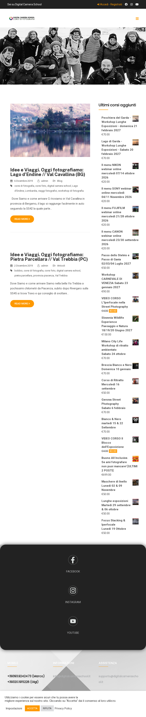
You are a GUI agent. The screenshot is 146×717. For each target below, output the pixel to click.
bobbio (18, 270)
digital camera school (59, 185)
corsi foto (40, 185)
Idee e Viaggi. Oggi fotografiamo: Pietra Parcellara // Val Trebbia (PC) (49, 257)
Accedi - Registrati (111, 4)
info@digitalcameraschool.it (71, 676)
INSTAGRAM (73, 602)
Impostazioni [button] (14, 708)
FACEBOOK (73, 571)
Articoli (61, 265)
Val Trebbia (61, 275)
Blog (59, 180)
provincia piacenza (43, 275)
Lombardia (31, 190)
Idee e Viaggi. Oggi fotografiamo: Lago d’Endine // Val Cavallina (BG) (47, 172)
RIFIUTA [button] (47, 708)
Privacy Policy (63, 708)
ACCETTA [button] (32, 708)
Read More (21, 219)
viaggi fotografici (47, 190)
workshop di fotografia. (71, 190)
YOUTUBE (73, 633)
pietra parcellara (23, 275)
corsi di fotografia (24, 185)
